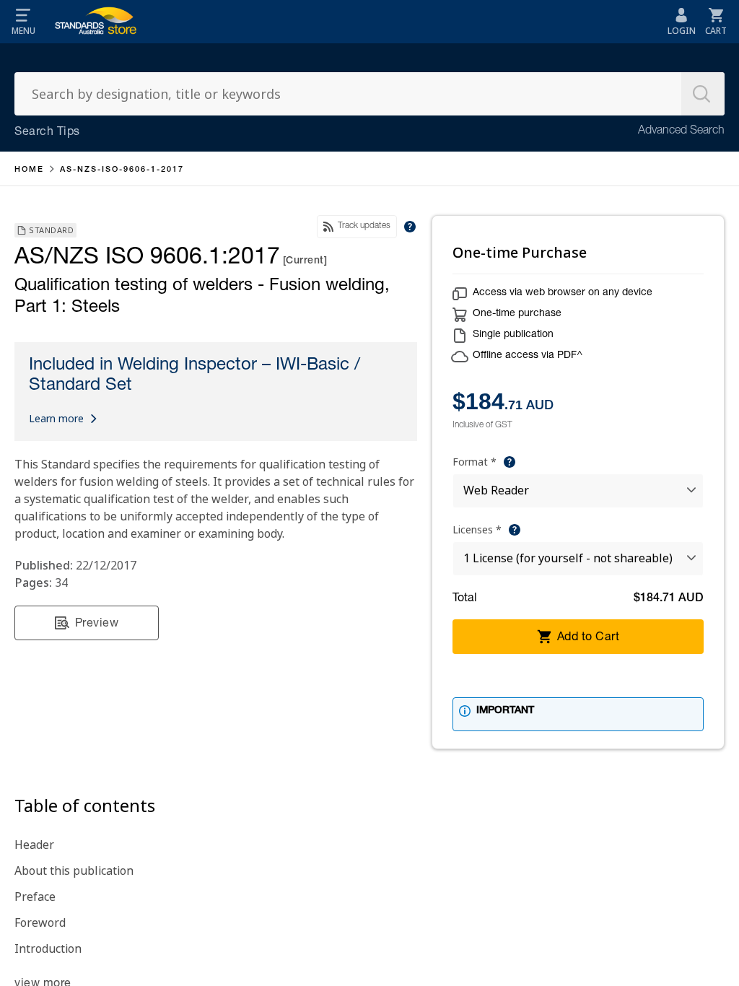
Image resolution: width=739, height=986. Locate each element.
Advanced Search (681, 131)
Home (29, 170)
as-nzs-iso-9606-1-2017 (122, 170)
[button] (23, 21)
